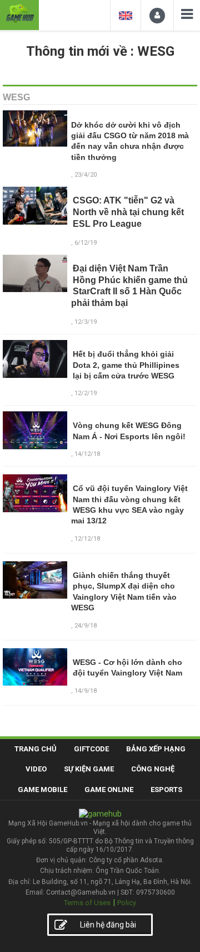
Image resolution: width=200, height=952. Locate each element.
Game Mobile (42, 789)
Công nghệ (152, 769)
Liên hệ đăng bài (108, 924)
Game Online (108, 789)
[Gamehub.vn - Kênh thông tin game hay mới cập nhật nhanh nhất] (19, 14)
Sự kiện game (89, 769)
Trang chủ (35, 749)
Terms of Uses (87, 902)
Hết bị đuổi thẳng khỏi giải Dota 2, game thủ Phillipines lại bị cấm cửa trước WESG (126, 364)
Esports (166, 789)
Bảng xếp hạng (156, 749)
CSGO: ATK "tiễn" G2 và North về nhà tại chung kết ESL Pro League (128, 212)
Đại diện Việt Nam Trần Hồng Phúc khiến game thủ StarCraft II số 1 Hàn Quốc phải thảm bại (129, 286)
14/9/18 (85, 690)
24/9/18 (85, 625)
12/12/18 (87, 538)
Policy (126, 902)
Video (36, 769)
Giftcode (91, 749)
